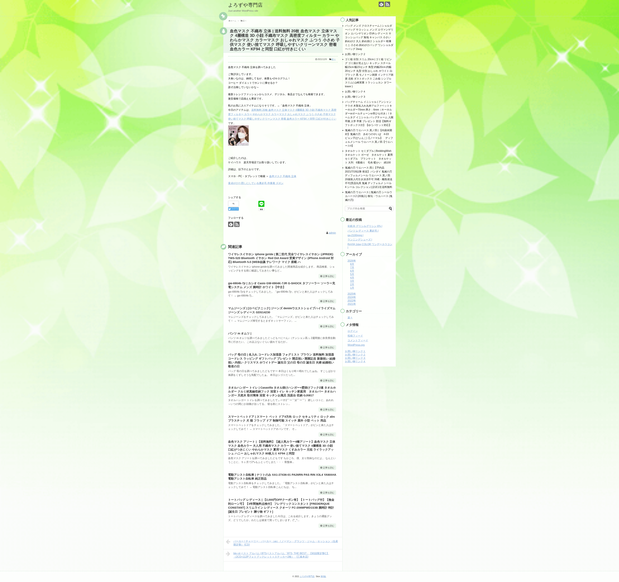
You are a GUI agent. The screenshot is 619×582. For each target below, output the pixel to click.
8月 (352, 264)
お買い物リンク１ (355, 351)
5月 (352, 274)
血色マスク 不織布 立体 (282, 176)
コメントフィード (358, 340)
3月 (352, 281)
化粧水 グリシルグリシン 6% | (365, 226)
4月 (352, 277)
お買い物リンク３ (355, 96)
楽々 (334, 59)
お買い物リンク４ (355, 91)
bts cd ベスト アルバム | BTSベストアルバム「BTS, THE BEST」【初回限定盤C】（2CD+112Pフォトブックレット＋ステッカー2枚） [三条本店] (281, 555)
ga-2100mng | (355, 235)
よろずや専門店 (245, 5)
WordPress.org (356, 345)
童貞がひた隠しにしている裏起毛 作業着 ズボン (256, 183)
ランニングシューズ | (360, 239)
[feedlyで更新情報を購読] (381, 4)
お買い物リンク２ (355, 54)
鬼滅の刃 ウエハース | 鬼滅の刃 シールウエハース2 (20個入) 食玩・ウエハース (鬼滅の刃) (368, 196)
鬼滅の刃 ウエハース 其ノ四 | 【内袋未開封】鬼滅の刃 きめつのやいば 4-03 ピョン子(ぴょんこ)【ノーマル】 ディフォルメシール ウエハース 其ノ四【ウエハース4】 (369, 138)
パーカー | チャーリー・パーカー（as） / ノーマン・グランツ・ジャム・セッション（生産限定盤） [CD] (285, 543)
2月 (352, 284)
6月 (352, 271)
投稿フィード (355, 335)
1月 (352, 287)
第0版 (323, 576)
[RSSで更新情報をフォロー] (387, 4)
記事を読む (328, 276)
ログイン (353, 331)
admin (332, 232)
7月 (352, 267)
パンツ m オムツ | (239, 333)
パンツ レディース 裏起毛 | (363, 230)
